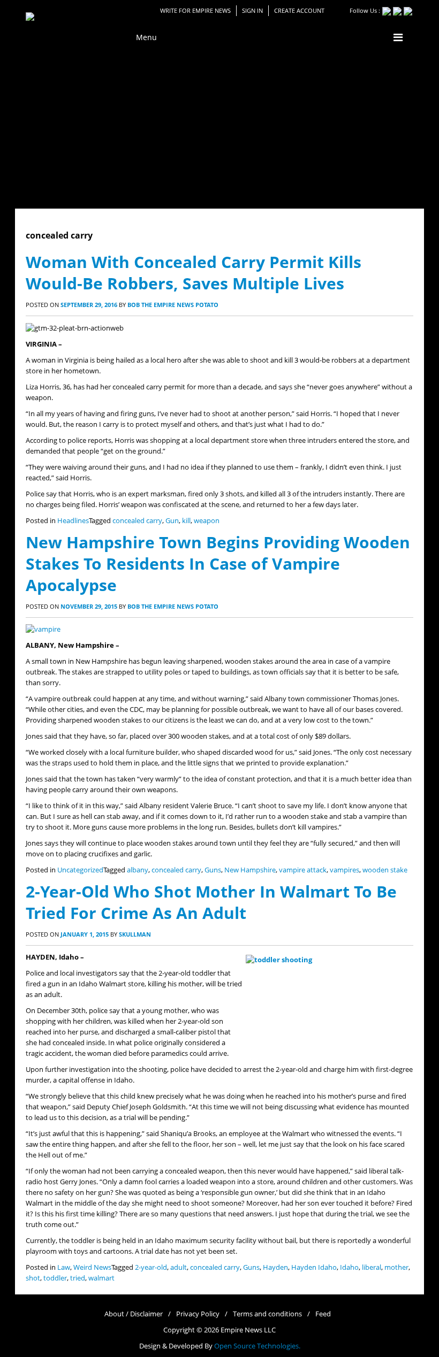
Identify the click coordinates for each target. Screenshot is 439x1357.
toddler (55, 1278)
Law (63, 1267)
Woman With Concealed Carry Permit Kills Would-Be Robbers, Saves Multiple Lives (193, 272)
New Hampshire (250, 870)
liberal (371, 1267)
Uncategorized (80, 870)
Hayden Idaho (314, 1267)
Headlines (73, 520)
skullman (135, 934)
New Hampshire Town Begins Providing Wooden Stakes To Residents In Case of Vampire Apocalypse (218, 563)
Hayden (275, 1267)
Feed (323, 1313)
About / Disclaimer (133, 1313)
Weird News (92, 1267)
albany (137, 870)
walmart (101, 1278)
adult (178, 1267)
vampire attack (303, 870)
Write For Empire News (195, 10)
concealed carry (137, 520)
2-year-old (151, 1267)
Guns (213, 870)
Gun (172, 520)
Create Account (299, 10)
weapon (207, 520)
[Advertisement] (219, 128)
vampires (344, 870)
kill (186, 520)
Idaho (349, 1267)
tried (77, 1278)
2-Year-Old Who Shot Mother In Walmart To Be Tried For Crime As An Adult (211, 902)
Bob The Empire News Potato (172, 305)
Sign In (252, 10)
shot (33, 1278)
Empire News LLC (248, 1330)
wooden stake (384, 870)
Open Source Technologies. (257, 1346)
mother (396, 1267)
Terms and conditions (267, 1313)
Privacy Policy (198, 1313)
